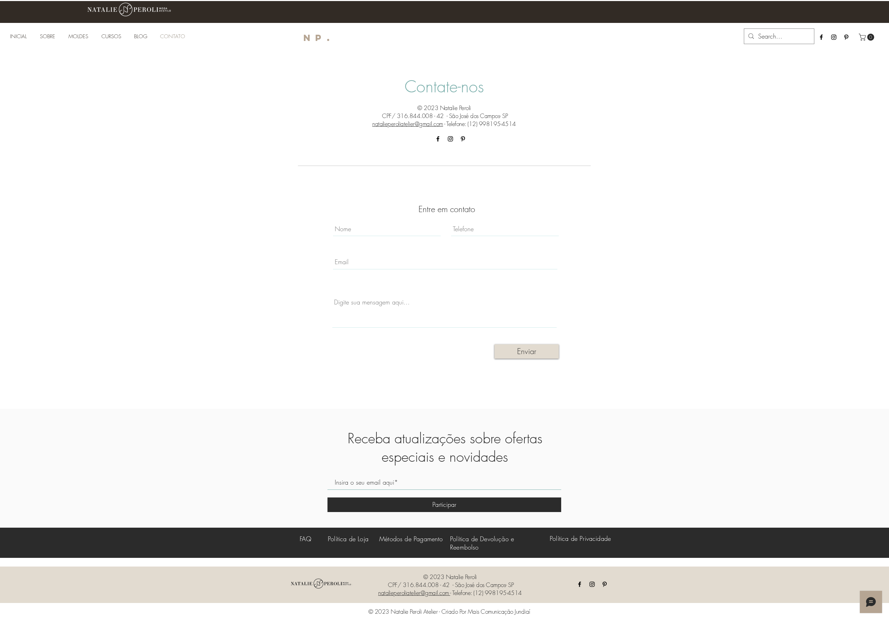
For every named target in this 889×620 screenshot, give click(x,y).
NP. (319, 37)
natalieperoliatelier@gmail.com (407, 124)
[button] (867, 37)
